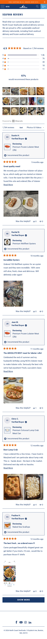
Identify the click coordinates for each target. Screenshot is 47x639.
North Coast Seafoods (17, 630)
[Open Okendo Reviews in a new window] (12, 121)
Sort (21, 128)
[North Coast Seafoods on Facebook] (17, 622)
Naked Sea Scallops (21, 527)
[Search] (37, 6)
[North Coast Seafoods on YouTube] (21, 622)
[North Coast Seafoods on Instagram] (26, 622)
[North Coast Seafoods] (23, 6)
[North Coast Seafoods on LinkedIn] (30, 622)
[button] (6, 91)
